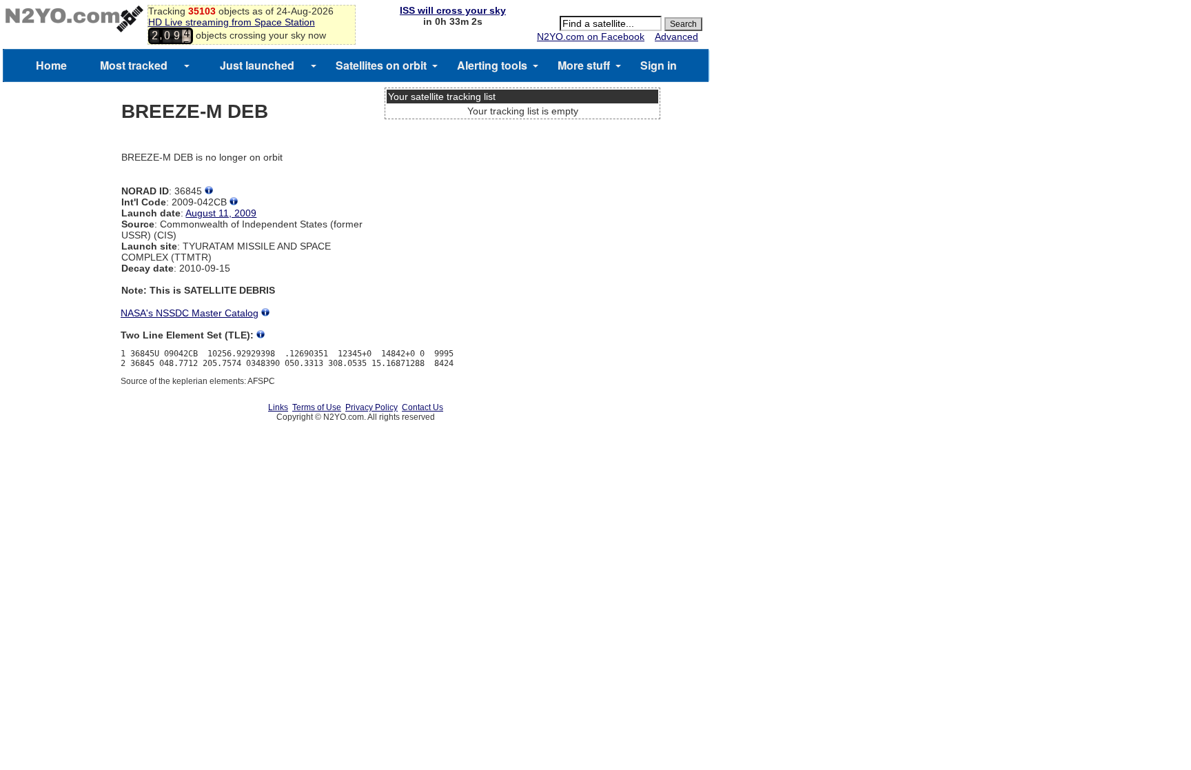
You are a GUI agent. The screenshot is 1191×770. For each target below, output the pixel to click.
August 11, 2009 (220, 213)
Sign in (658, 65)
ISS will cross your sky (453, 10)
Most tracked (133, 65)
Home (51, 65)
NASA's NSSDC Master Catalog (189, 312)
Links (278, 407)
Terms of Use (316, 407)
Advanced (676, 36)
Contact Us (422, 407)
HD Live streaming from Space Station (231, 22)
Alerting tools (492, 65)
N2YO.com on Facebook (590, 36)
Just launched (257, 65)
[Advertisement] (522, 175)
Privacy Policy (371, 407)
